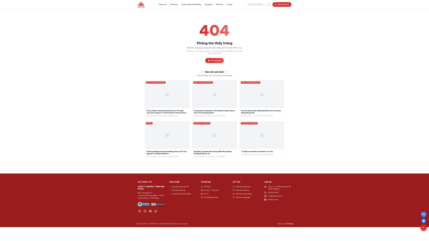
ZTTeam (289, 224)
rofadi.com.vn (273, 200)
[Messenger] (423, 221)
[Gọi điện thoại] (423, 227)
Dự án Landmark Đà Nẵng (191, 4)
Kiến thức (219, 4)
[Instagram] (145, 211)
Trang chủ (162, 4)
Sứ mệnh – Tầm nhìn (211, 190)
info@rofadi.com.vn (275, 196)
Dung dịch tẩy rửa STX (180, 187)
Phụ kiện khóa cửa (178, 190)
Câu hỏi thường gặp (242, 197)
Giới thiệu (207, 187)
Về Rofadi (174, 4)
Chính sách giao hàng (243, 194)
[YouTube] (150, 211)
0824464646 (283, 4)
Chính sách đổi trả (242, 190)
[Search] (269, 4)
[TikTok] (156, 211)
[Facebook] (140, 211)
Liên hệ (229, 4)
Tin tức (206, 194)
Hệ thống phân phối (211, 197)
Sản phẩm (208, 4)
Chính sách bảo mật (242, 187)
